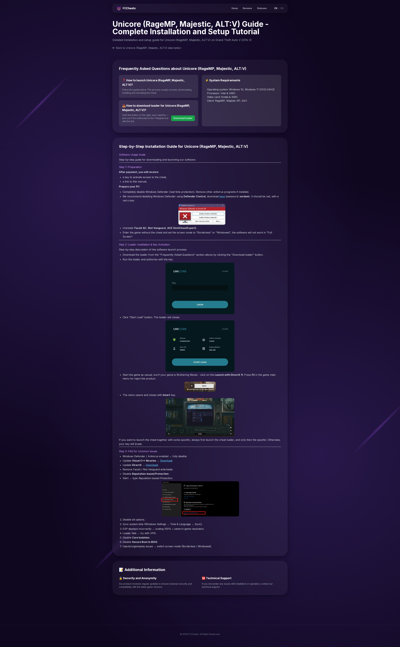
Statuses (262, 8)
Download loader (183, 118)
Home (235, 8)
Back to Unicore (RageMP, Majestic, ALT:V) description (148, 47)
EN (275, 8)
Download (166, 460)
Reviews (247, 8)
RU (282, 8)
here (222, 196)
